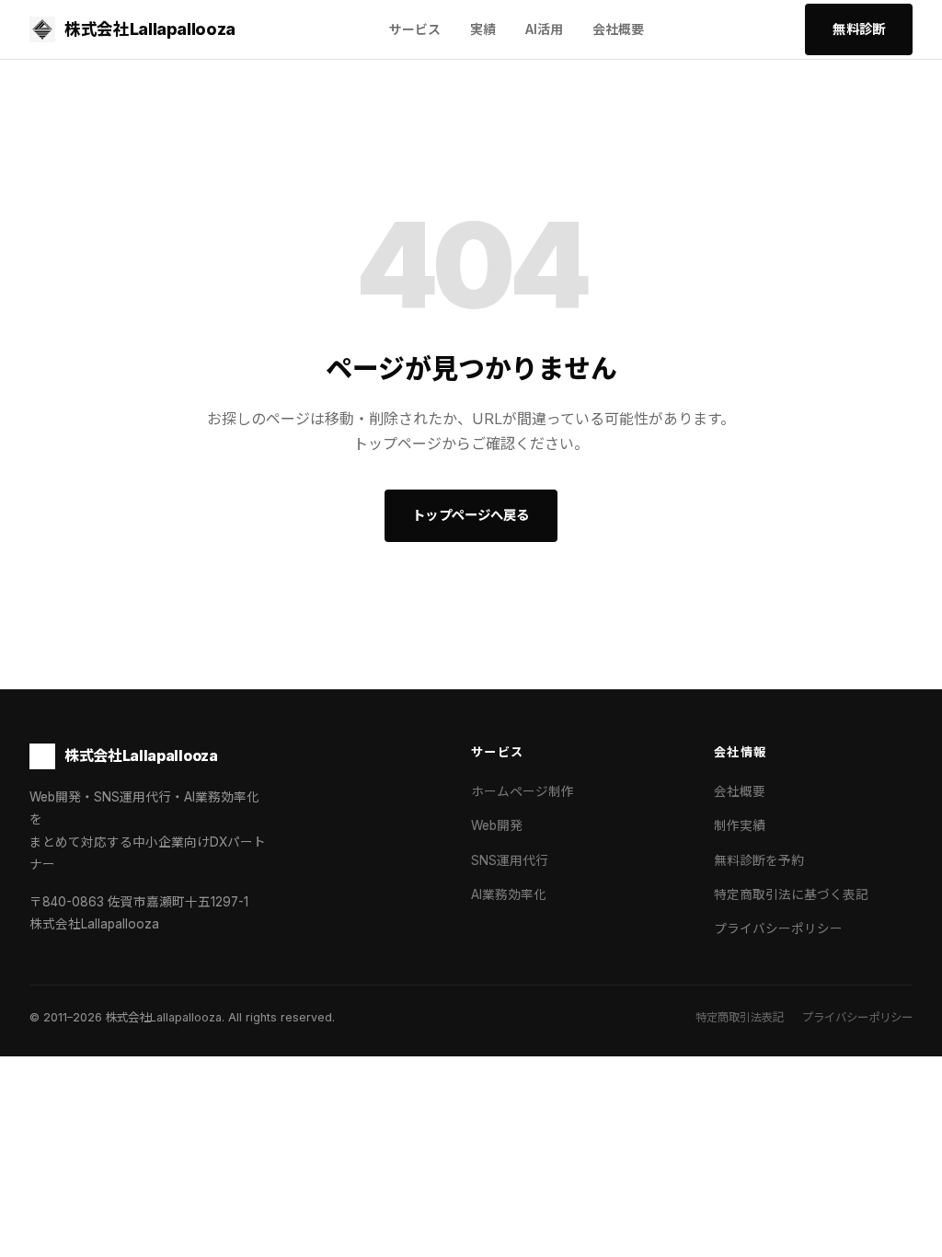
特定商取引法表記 (739, 1017)
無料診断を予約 (759, 860)
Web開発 (497, 825)
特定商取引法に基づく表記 (791, 894)
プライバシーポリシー (778, 928)
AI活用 (544, 29)
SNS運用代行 (509, 860)
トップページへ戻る (470, 515)
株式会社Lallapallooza (150, 29)
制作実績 (739, 825)
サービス (415, 29)
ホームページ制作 (522, 791)
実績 (483, 29)
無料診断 (859, 29)
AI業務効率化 (508, 894)
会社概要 (618, 29)
